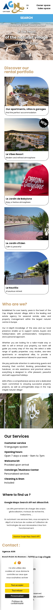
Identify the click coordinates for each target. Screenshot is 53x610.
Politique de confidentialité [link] (17, 602)
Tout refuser (17, 591)
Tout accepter (17, 585)
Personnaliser (17, 596)
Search (26, 18)
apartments (7, 354)
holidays (24, 375)
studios (38, 351)
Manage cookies (36, 596)
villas (33, 354)
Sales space (44, 8)
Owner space (43, 5)
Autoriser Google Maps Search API (27, 537)
